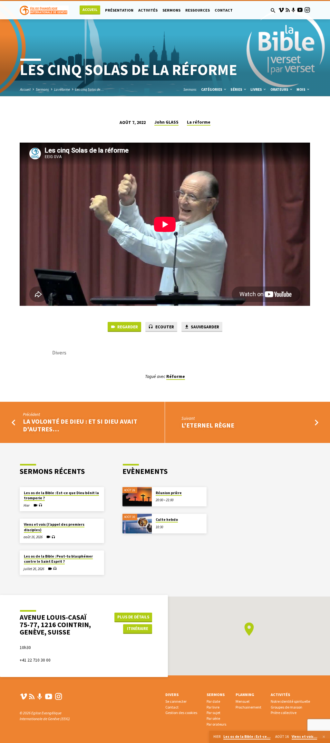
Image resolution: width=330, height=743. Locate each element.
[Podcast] (293, 10)
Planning (245, 694)
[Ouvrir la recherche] (273, 10)
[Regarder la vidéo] (35, 505)
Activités (148, 10)
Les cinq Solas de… (89, 89)
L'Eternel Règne (207, 425)
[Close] (324, 737)
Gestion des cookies (181, 712)
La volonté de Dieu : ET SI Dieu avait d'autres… (80, 425)
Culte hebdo (167, 519)
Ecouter (164, 327)
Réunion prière (169, 493)
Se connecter (176, 701)
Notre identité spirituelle (290, 701)
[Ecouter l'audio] (40, 505)
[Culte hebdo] (137, 523)
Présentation (119, 10)
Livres (256, 89)
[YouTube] (300, 10)
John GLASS (166, 122)
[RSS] (288, 10)
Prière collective (283, 712)
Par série (213, 718)
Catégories (212, 89)
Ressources (197, 10)
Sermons (171, 10)
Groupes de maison (286, 707)
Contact (224, 10)
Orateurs (279, 89)
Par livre (213, 707)
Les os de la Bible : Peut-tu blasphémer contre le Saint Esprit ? (58, 559)
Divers (172, 694)
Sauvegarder (204, 327)
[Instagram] (307, 10)
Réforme (175, 376)
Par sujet (213, 712)
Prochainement (248, 707)
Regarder (127, 327)
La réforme (62, 89)
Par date (213, 701)
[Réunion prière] (137, 497)
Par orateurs (216, 724)
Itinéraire (137, 628)
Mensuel (242, 701)
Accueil (89, 9)
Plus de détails (133, 617)
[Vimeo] (281, 10)
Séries (236, 89)
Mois (301, 89)
